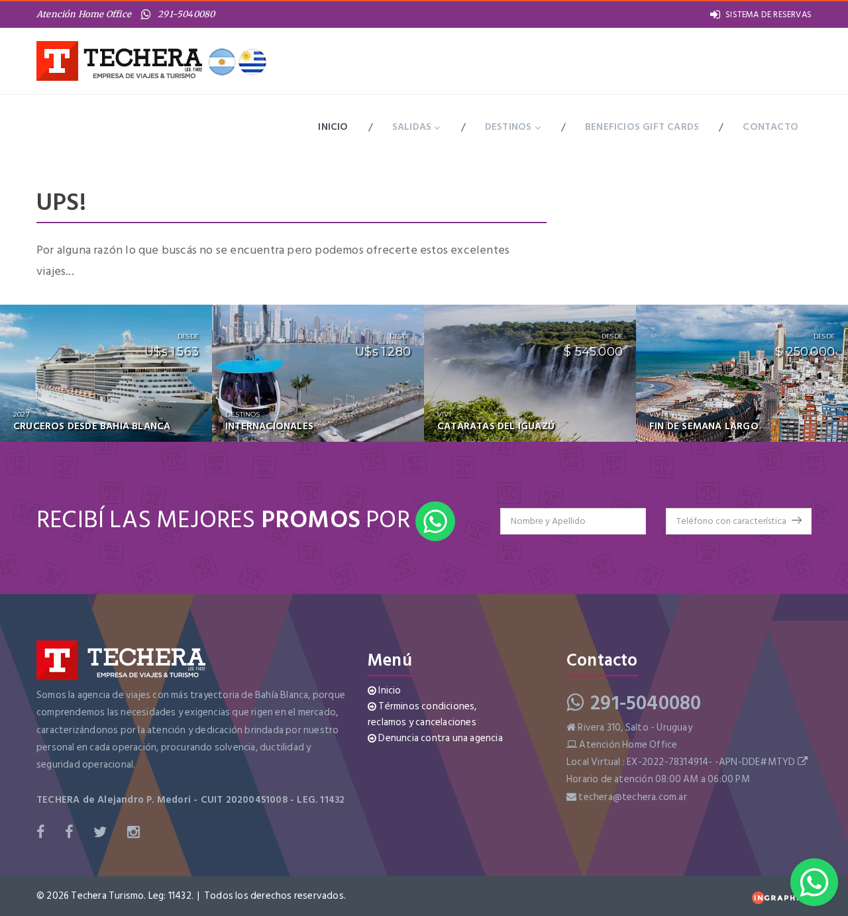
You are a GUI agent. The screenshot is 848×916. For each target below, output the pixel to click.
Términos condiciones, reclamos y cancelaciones (422, 714)
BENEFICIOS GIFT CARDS (642, 127)
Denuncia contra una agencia (439, 738)
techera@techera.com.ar (632, 797)
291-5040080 (186, 14)
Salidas (413, 127)
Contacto (770, 127)
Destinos (510, 127)
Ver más (173, 438)
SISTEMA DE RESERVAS (768, 14)
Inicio (333, 127)
